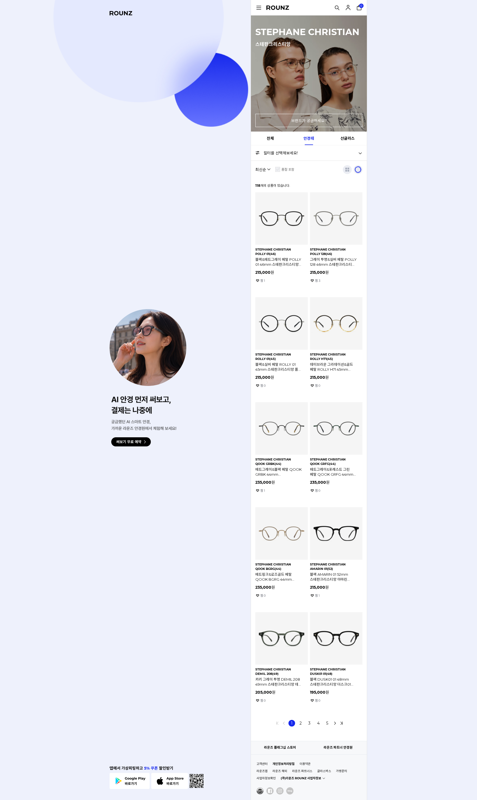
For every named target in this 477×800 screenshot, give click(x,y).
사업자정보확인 (266, 778)
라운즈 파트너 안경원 (338, 747)
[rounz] (121, 13)
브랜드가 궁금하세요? (309, 120)
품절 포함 (287, 169)
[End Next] (341, 723)
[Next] (335, 723)
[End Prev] (277, 723)
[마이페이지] (348, 7)
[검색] (337, 7)
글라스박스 (324, 771)
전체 (270, 138)
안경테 (308, 138)
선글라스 (347, 138)
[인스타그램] (279, 790)
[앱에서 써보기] (358, 169)
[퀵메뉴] (258, 7)
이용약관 (305, 764)
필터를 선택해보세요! (281, 153)
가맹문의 (341, 771)
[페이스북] (270, 790)
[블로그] (289, 790)
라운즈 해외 (279, 771)
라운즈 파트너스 (302, 771)
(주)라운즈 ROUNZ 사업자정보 (301, 778)
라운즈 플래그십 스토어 (280, 747)
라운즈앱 (261, 771)
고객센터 (261, 764)
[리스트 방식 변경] (347, 169)
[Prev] (284, 723)
